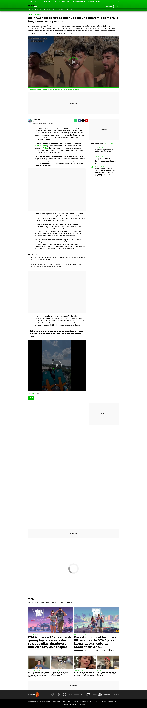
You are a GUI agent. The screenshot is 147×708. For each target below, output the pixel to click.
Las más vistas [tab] (97, 144)
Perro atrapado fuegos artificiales (78, 1)
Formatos (70, 9)
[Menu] (117, 10)
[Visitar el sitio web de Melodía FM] (100, 694)
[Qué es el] (108, 662)
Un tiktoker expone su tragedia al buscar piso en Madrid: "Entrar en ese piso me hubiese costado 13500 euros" (38, 675)
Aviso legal (64, 701)
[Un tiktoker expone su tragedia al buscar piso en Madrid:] (39, 662)
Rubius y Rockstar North (36, 1)
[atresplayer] (110, 6)
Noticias (43, 9)
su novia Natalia (41, 146)
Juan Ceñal (36, 120)
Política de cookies (84, 701)
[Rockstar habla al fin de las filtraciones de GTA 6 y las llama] (96, 620)
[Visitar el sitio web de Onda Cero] (88, 694)
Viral (37, 9)
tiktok (31, 398)
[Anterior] (29, 1)
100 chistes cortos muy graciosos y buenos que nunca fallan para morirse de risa (105, 160)
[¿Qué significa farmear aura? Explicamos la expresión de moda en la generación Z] (62, 662)
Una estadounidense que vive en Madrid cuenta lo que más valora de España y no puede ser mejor (84, 674)
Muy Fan (31, 9)
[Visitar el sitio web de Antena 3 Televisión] (52, 694)
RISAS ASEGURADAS (100, 147)
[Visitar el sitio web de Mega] (76, 694)
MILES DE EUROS (99, 167)
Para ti (49, 9)
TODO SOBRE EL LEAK (80, 634)
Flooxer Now (31, 393)
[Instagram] (33, 121)
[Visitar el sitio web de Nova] (70, 694)
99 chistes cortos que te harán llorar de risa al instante (104, 151)
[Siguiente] (118, 1)
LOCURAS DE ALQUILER (34, 670)
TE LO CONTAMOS (33, 634)
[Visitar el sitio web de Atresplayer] (108, 694)
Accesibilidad (81, 704)
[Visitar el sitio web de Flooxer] (116, 694)
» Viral (37, 393)
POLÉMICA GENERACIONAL (104, 670)
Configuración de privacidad (109, 701)
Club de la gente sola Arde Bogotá (60, 1)
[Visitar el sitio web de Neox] (64, 694)
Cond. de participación (95, 701)
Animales (62, 9)
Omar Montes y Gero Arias (93, 1)
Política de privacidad (73, 701)
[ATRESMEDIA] (33, 694)
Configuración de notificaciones (69, 704)
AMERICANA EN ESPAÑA (80, 670)
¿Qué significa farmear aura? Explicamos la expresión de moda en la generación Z (61, 674)
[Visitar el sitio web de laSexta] (58, 694)
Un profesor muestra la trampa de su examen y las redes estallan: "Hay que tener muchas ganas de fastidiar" (105, 172)
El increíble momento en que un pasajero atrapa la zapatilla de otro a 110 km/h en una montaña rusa (56, 334)
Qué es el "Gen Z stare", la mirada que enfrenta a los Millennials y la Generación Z (107, 674)
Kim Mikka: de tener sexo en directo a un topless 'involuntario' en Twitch (54, 90)
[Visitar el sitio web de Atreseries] (82, 694)
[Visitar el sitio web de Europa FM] (94, 694)
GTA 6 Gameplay (47, 1)
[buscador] (117, 6)
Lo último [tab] (109, 144)
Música (55, 9)
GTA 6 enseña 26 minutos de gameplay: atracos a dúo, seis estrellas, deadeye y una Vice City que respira (50, 642)
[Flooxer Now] (39, 6)
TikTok (45, 148)
